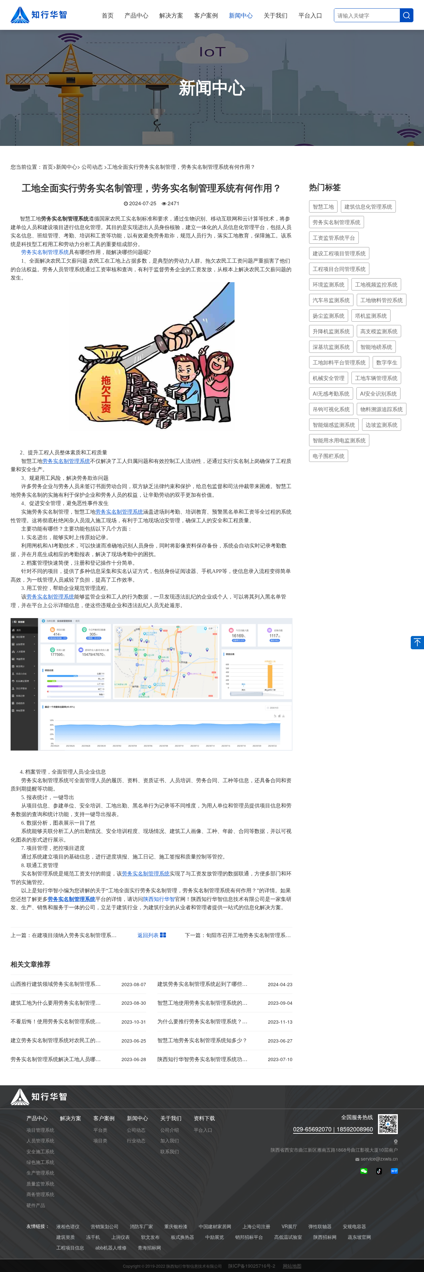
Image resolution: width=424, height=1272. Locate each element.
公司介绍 (169, 1129)
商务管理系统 (40, 1194)
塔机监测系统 (371, 315)
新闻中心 (241, 15)
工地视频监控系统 (376, 284)
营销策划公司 (105, 1226)
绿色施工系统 (40, 1162)
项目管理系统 (40, 1129)
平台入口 (310, 15)
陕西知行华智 (159, 899)
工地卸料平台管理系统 (339, 362)
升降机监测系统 (331, 331)
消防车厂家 (141, 1226)
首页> (49, 166)
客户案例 (206, 15)
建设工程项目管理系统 (339, 253)
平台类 (100, 1129)
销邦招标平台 (249, 1237)
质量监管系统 (40, 1183)
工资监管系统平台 (334, 237)
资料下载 (204, 1118)
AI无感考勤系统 (331, 393)
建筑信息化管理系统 (368, 206)
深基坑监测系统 (331, 346)
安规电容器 (354, 1226)
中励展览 (214, 1237)
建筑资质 (65, 1237)
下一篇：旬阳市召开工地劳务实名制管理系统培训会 (246, 935)
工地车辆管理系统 (376, 378)
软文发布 (150, 1237)
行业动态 (136, 1140)
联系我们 (169, 1151)
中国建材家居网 (215, 1226)
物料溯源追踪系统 (381, 409)
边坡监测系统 (382, 424)
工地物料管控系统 (381, 300)
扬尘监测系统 (328, 315)
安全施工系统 (40, 1151)
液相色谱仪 (68, 1226)
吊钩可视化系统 (331, 409)
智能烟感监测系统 (334, 424)
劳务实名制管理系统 (45, 252)
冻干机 (93, 1237)
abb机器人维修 (111, 1247)
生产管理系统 (40, 1172)
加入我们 (169, 1140)
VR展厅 (289, 1226)
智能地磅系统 (376, 346)
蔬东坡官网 (359, 1237)
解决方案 (171, 15)
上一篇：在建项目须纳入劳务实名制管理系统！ (66, 935)
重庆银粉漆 (175, 1226)
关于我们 (276, 15)
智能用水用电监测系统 (339, 440)
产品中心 (136, 15)
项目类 (100, 1140)
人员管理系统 (40, 1140)
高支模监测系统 (379, 331)
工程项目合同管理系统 (339, 269)
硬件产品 (35, 1205)
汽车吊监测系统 (331, 300)
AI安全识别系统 (378, 393)
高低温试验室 (288, 1237)
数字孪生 (387, 362)
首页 (108, 15)
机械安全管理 (328, 378)
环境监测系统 (328, 284)
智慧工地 (323, 206)
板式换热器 (182, 1237)
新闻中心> (68, 166)
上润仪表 (120, 1237)
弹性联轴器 (320, 1226)
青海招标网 (149, 1247)
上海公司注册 (256, 1226)
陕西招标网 (325, 1237)
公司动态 (136, 1129)
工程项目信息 (70, 1247)
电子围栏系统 (328, 456)
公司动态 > (94, 166)
